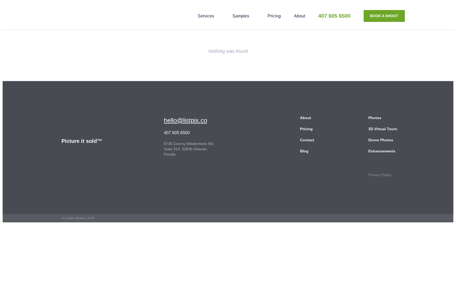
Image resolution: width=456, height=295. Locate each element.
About (299, 16)
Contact (307, 140)
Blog (304, 151)
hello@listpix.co (185, 120)
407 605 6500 (334, 16)
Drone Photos (380, 140)
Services (206, 16)
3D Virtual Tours (382, 129)
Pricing (274, 16)
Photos (374, 118)
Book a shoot (384, 16)
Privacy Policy (379, 175)
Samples (240, 16)
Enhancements (381, 151)
